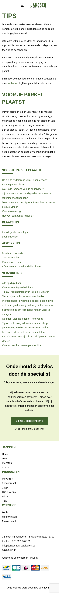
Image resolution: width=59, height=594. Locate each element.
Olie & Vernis (9, 492)
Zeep (5, 487)
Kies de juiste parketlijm (15, 232)
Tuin (4, 500)
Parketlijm (7, 478)
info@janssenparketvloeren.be (18, 545)
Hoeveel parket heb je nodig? (18, 215)
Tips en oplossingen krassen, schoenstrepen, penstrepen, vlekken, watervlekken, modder (26, 325)
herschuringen (47, 382)
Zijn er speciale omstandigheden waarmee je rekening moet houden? (26, 195)
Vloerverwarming (11, 211)
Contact (6, 467)
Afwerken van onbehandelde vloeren (22, 266)
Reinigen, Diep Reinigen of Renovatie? (22, 318)
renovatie (30, 382)
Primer (5, 496)
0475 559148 (36, 428)
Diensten (7, 462)
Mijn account (9, 521)
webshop (13, 83)
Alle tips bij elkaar (11, 283)
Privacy (34, 557)
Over (4, 458)
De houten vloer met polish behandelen (23, 332)
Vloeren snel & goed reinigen (17, 287)
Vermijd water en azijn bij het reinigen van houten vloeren (28, 338)
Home (5, 454)
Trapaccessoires (11, 257)
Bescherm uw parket (13, 253)
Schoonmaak (9, 483)
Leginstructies (10, 236)
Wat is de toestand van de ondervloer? (23, 188)
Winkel (5, 512)
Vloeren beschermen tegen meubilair (22, 345)
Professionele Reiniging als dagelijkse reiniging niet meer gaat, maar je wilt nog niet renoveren (27, 303)
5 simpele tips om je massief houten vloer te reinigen (26, 312)
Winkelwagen (9, 516)
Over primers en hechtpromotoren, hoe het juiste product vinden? (28, 204)
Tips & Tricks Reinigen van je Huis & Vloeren (25, 291)
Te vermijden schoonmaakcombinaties (23, 296)
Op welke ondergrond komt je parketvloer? (25, 180)
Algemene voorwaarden (15, 557)
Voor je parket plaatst (13, 184)
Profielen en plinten (12, 262)
